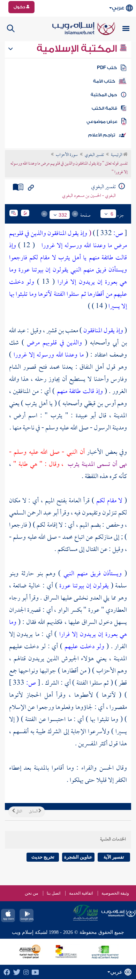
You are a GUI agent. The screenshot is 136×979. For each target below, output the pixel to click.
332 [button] (63, 215)
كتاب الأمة (104, 81)
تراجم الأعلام (101, 135)
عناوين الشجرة (78, 857)
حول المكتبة (104, 94)
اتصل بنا (53, 893)
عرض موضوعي (102, 121)
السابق (33, 812)
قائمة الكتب (104, 108)
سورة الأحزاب (67, 155)
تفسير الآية (114, 857)
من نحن (31, 893)
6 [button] (112, 214)
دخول (20, 7)
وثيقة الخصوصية (115, 893)
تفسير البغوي (94, 155)
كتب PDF (107, 67)
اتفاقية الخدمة (81, 893)
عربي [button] (118, 8)
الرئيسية (117, 155)
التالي (18, 812)
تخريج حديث (42, 857)
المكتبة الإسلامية (78, 48)
